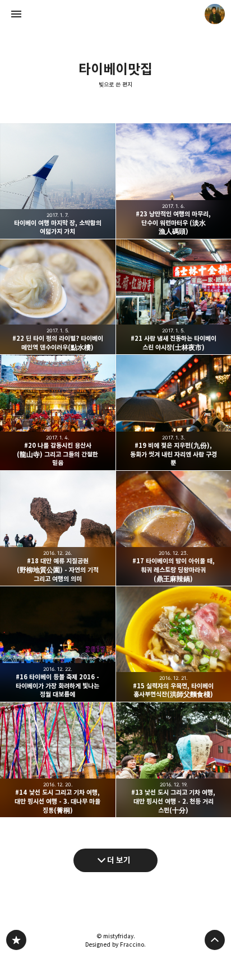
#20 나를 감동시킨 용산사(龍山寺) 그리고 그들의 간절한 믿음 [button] (58, 412)
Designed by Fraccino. (115, 944)
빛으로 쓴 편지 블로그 (16, 939)
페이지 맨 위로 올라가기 (214, 939)
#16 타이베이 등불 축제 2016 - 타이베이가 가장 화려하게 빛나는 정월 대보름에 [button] (58, 644)
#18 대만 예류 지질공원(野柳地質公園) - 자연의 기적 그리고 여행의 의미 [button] (58, 528)
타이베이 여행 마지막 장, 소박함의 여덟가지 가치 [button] (58, 181)
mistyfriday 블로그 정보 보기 (214, 14)
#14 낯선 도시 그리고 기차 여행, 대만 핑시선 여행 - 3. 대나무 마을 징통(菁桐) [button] (58, 760)
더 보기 (119, 860)
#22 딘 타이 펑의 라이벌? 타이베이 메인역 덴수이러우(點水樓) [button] (58, 297)
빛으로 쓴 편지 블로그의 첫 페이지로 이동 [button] (115, 14)
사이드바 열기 (16, 14)
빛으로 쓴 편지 (115, 85)
